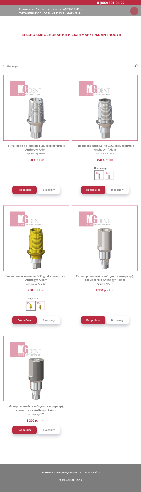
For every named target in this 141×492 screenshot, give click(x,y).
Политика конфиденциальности (60, 472)
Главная (24, 9)
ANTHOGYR (71, 9)
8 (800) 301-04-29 (110, 2)
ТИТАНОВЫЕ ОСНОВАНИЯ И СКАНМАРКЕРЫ (49, 13)
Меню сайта (93, 472)
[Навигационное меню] (134, 11)
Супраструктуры (46, 9)
